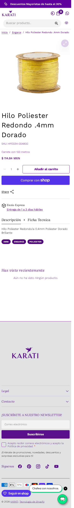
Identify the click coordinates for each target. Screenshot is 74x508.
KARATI (14, 501)
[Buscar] (56, 23)
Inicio (5, 32)
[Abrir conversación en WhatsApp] (67, 13)
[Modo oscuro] (52, 13)
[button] (67, 23)
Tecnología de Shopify (32, 501)
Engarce (16, 32)
